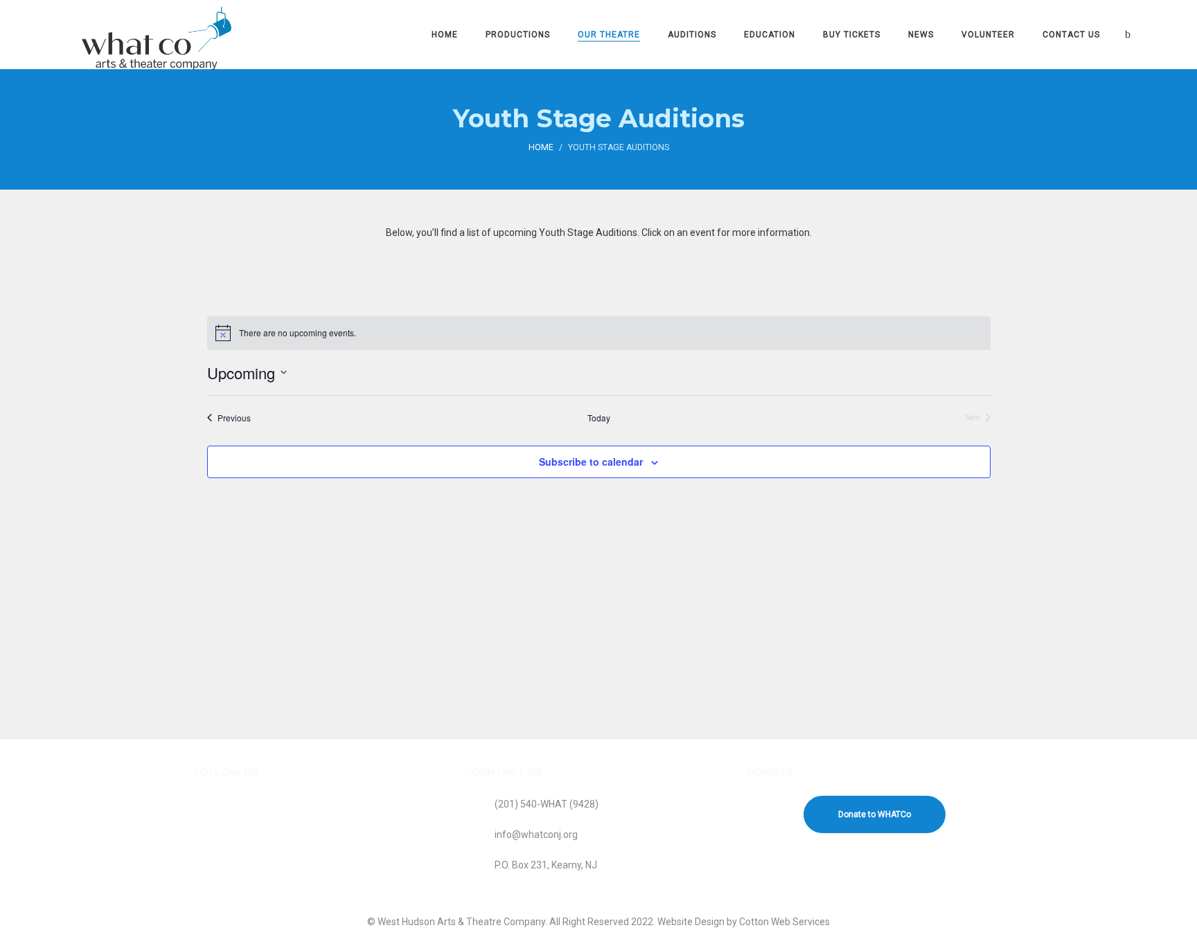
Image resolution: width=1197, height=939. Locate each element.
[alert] (599, 332)
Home (541, 147)
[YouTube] (271, 822)
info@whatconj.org (536, 834)
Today (598, 417)
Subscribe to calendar (591, 461)
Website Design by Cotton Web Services (743, 921)
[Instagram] (240, 822)
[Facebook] (208, 822)
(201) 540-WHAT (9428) (546, 804)
